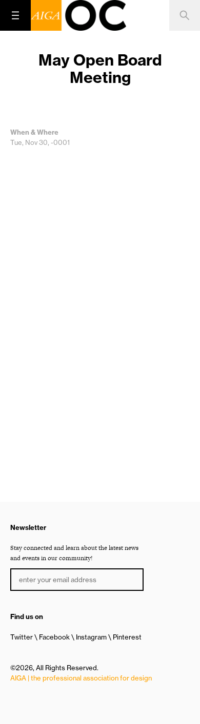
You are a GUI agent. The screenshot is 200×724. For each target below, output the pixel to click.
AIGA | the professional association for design (81, 678)
